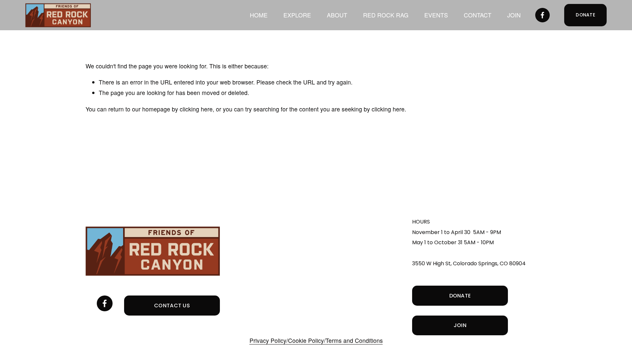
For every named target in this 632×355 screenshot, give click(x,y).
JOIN (514, 15)
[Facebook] (542, 15)
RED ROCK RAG (385, 15)
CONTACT (477, 15)
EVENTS (436, 15)
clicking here (196, 109)
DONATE (585, 15)
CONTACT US (172, 305)
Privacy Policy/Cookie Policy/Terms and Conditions (316, 340)
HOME (259, 15)
